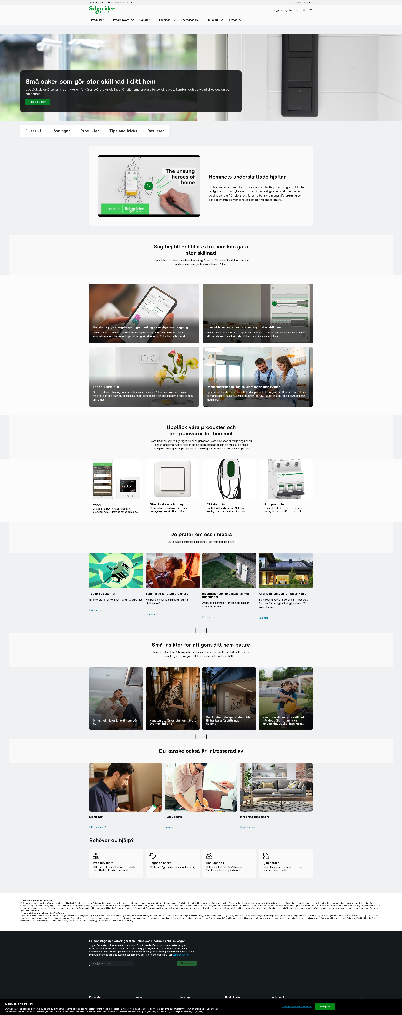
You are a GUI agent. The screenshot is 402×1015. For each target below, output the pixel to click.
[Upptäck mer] (249, 827)
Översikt (33, 131)
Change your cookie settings (297, 1006)
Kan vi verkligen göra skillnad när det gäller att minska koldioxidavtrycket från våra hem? (283, 722)
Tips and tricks (123, 131)
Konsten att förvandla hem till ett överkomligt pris (172, 722)
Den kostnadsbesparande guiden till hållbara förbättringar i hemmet (229, 720)
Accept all (325, 1006)
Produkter (89, 131)
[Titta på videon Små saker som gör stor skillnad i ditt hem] (37, 102)
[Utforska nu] (98, 827)
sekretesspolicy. (181, 955)
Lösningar (60, 131)
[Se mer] (171, 827)
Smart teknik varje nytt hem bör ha (115, 722)
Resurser (155, 131)
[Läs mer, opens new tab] (95, 610)
